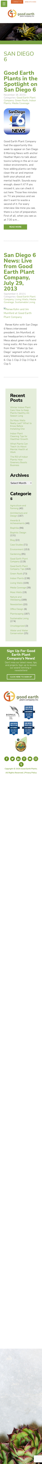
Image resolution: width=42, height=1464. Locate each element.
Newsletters (16, 604)
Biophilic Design (18, 532)
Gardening (15, 554)
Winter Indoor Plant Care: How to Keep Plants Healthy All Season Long (20, 411)
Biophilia (14, 528)
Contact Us (17, 2)
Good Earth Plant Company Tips (19, 568)
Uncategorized (17, 625)
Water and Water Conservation (19, 632)
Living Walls (21, 299)
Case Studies (16, 544)
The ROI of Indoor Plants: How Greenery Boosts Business (19, 461)
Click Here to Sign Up (21, 677)
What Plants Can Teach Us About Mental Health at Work (19, 448)
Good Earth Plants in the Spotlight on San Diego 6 (20, 81)
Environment (16, 549)
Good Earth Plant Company (19, 560)
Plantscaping (16, 613)
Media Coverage (20, 103)
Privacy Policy (31, 772)
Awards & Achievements (17, 522)
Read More (15, 226)
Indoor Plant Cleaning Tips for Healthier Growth (19, 436)
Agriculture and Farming (18, 507)
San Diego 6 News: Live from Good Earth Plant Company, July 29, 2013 (20, 271)
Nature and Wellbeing (16, 598)
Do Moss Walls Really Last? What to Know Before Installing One (21, 424)
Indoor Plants (17, 578)
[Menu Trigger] (4, 4)
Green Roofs (21, 100)
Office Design (16, 609)
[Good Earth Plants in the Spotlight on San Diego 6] (17, 135)
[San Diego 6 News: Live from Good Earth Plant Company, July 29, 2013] (21, 317)
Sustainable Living (25, 302)
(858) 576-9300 (30, 2)
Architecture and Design (18, 514)
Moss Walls (16, 592)
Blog (12, 540)
